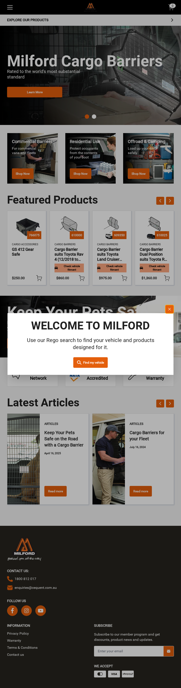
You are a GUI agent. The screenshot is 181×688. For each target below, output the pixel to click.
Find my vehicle (93, 362)
